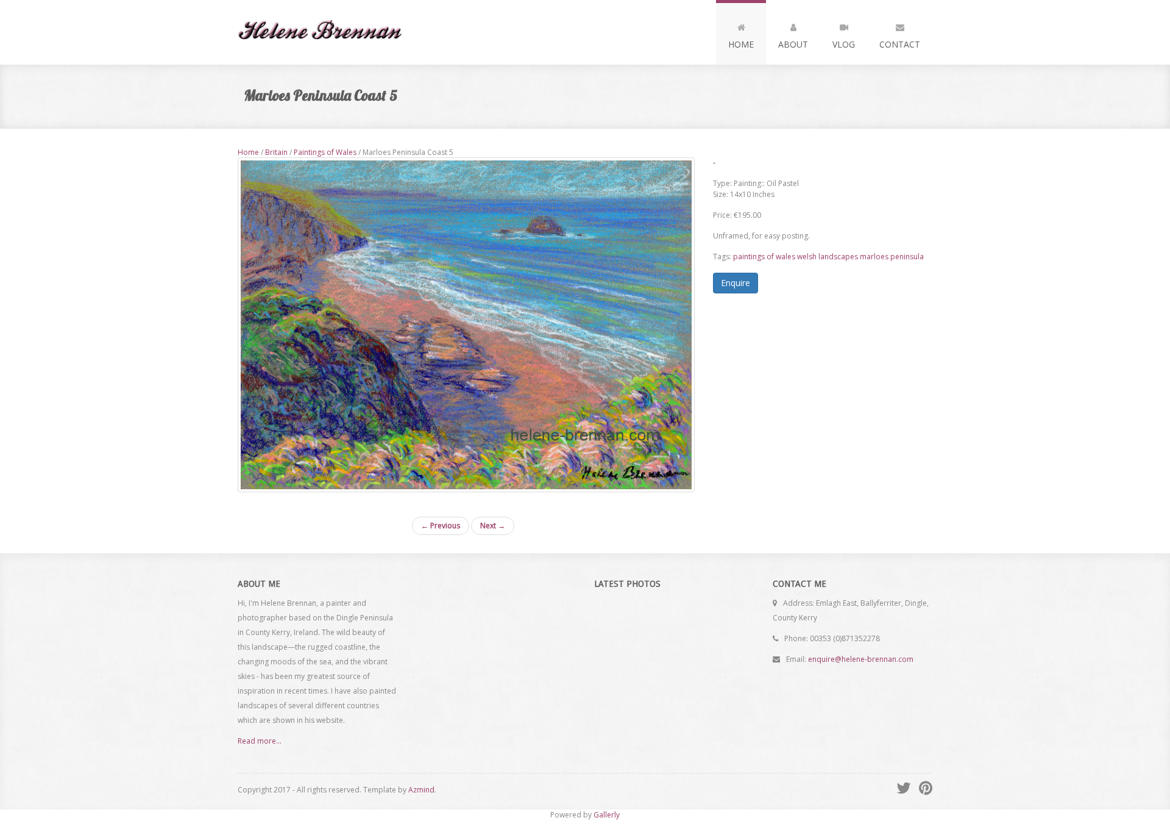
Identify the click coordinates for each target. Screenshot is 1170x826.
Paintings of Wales (325, 152)
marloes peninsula (892, 256)
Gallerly (607, 815)
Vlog (843, 44)
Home (741, 44)
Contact (899, 44)
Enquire (735, 283)
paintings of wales (764, 256)
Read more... (260, 741)
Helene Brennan (325, 32)
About (793, 44)
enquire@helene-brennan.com (860, 659)
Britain (276, 152)
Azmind (421, 790)
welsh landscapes (827, 256)
